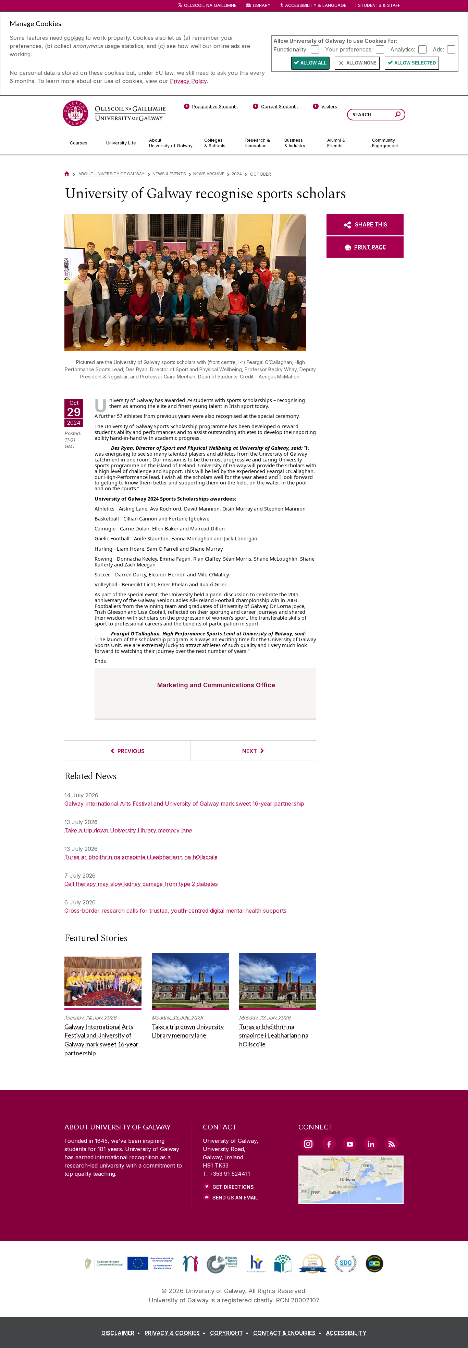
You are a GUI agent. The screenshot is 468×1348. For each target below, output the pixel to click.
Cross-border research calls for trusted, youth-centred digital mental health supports (175, 910)
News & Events (169, 173)
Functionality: (290, 49)
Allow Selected (415, 63)
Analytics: (402, 49)
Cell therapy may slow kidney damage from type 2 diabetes (141, 883)
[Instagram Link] (308, 1144)
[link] (128, 1263)
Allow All (313, 63)
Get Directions (233, 1187)
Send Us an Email (235, 1197)
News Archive (208, 173)
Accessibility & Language (315, 5)
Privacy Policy (188, 81)
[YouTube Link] (350, 1143)
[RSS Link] (391, 1143)
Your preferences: (349, 49)
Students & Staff (379, 5)
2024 (237, 173)
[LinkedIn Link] (371, 1143)
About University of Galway (111, 173)
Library (262, 5)
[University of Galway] (114, 113)
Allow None (361, 63)
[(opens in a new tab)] (130, 1269)
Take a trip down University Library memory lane (128, 830)
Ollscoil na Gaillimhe (210, 5)
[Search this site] (397, 115)
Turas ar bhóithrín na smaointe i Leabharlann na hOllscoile (141, 857)
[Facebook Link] (329, 1143)
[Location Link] (351, 1200)
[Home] (66, 173)
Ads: (438, 49)
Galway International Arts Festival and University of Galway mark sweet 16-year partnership (184, 803)
